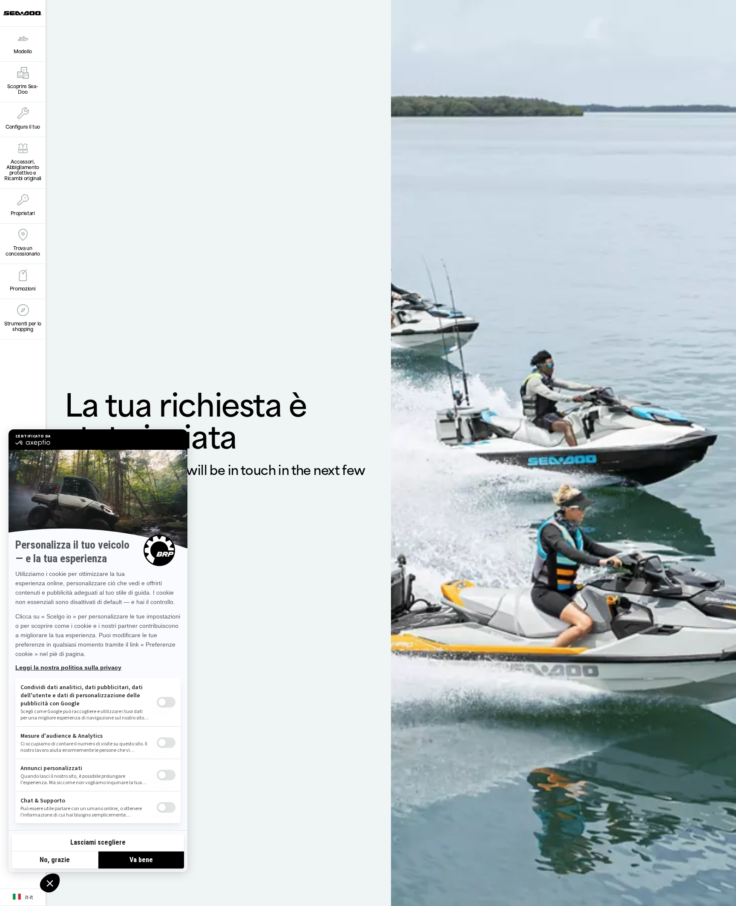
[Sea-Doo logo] (22, 13)
